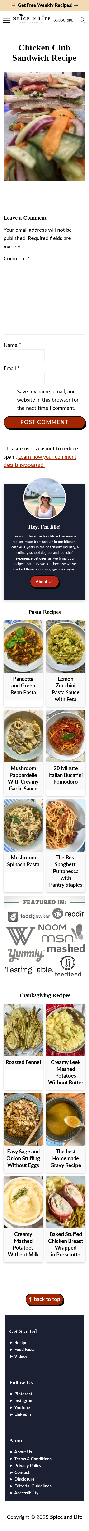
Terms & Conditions (33, 1459)
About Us (44, 581)
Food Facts (24, 1350)
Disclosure (24, 1479)
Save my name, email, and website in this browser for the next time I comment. (48, 400)
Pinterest (23, 1394)
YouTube (22, 1408)
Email (11, 368)
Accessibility (26, 1493)
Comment (17, 258)
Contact (22, 1473)
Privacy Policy (28, 1466)
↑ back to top (44, 1299)
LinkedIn (22, 1415)
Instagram (23, 1401)
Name (12, 345)
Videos (21, 1357)
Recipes (21, 1343)
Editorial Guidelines (33, 1486)
